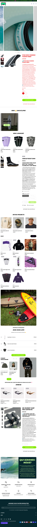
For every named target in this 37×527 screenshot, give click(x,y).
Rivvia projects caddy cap (29, 230)
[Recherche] (32, 4)
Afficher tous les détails (29, 209)
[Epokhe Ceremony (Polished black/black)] (6, 392)
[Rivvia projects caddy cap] (30, 222)
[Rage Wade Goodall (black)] (6, 278)
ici (10, 48)
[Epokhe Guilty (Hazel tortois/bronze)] (30, 392)
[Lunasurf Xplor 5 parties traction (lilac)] (6, 141)
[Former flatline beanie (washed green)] (13, 366)
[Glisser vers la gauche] (6, 61)
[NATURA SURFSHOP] (28, 367)
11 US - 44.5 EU (33, 199)
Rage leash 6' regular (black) (17, 269)
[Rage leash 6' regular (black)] (18, 261)
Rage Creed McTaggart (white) (5, 269)
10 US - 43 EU (26, 199)
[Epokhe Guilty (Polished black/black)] (18, 392)
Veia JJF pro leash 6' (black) (12, 343)
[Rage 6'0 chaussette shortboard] (30, 261)
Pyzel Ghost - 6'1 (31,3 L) (11, 337)
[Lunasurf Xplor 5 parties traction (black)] (18, 141)
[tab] (2, 236)
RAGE (33, 236)
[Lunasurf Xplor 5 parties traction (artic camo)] (30, 141)
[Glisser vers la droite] (19, 61)
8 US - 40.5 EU (26, 196)
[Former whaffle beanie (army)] (5, 366)
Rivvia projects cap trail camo (17, 230)
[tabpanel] (18, 263)
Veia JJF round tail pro (11, 350)
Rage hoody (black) (16, 253)
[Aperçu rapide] (10, 138)
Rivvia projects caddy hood (5, 230)
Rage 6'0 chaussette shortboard (29, 269)
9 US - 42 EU (33, 196)
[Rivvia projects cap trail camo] (18, 222)
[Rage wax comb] (6, 245)
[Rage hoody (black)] (18, 245)
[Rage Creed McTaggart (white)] (6, 261)
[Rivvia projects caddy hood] (6, 222)
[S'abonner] (35, 508)
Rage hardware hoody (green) (29, 253)
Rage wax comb (3, 253)
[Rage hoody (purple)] (18, 278)
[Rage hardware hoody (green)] (30, 245)
